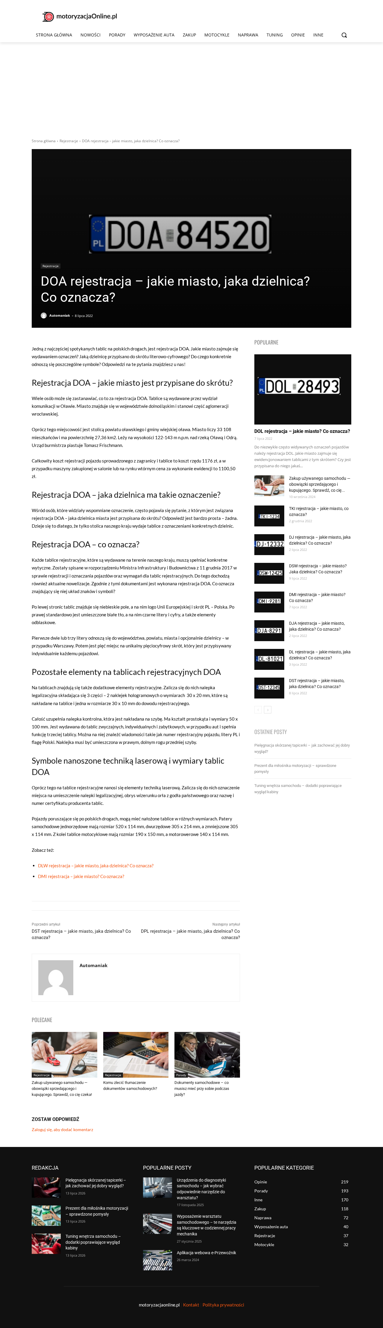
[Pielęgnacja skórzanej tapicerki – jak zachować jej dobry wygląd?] (46, 1187)
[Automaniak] (44, 315)
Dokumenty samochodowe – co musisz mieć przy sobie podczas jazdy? (201, 1088)
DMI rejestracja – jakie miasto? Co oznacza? (81, 876)
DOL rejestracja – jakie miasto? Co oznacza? (302, 431)
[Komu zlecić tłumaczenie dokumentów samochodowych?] (136, 1055)
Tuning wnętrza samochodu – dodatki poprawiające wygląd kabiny (93, 1242)
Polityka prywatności (223, 1304)
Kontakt (191, 1304)
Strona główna (44, 140)
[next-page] (267, 709)
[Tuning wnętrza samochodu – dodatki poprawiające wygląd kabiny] (46, 1244)
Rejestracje (69, 140)
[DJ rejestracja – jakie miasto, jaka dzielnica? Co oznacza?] (269, 544)
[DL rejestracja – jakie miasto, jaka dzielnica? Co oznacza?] (269, 659)
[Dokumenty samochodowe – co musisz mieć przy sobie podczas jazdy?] (207, 1055)
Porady (181, 1075)
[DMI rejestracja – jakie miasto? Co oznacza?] (269, 602)
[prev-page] (258, 709)
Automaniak (59, 315)
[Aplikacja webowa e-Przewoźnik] (157, 1260)
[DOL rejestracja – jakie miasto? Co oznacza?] (302, 389)
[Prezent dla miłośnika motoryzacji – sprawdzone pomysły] (46, 1216)
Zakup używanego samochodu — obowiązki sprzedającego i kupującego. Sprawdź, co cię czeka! (62, 1088)
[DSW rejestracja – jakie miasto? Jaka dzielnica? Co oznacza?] (269, 573)
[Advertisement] (191, 87)
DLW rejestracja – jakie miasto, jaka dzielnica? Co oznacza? (95, 865)
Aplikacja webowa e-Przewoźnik (206, 1252)
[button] (344, 35)
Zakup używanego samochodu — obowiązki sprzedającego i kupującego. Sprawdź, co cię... (319, 484)
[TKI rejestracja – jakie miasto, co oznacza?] (269, 516)
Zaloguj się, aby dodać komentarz (62, 1129)
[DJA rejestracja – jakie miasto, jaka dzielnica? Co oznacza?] (269, 630)
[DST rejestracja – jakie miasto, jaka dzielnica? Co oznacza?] (269, 688)
